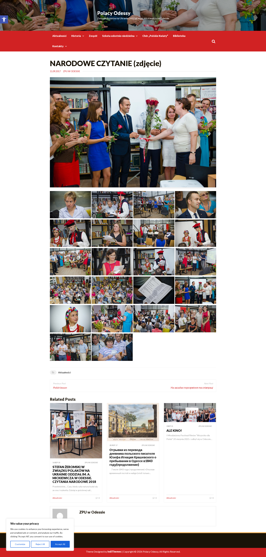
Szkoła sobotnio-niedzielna (118, 35)
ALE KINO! (174, 430)
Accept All (60, 544)
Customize (20, 544)
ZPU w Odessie (71, 71)
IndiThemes (114, 551)
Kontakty (58, 46)
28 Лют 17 (113, 445)
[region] (40, 534)
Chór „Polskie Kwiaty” (155, 35)
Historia (76, 35)
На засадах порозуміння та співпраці (192, 387)
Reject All (40, 544)
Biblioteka (179, 35)
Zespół (93, 35)
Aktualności (59, 35)
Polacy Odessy (114, 13)
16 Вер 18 (56, 462)
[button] (4, 19)
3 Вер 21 (169, 426)
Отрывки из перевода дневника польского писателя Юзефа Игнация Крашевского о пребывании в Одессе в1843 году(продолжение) (132, 457)
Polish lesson (60, 387)
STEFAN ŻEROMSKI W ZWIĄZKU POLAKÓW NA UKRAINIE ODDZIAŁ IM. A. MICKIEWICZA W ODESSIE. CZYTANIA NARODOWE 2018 (74, 474)
